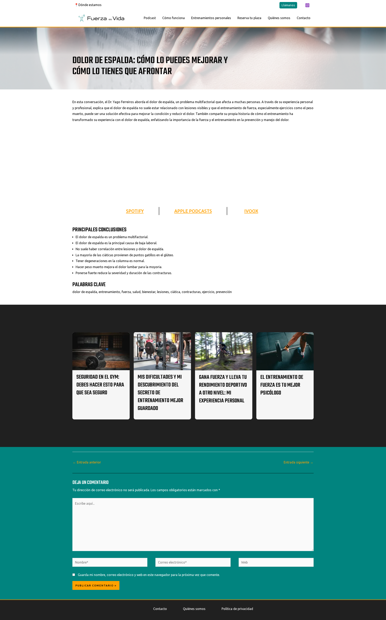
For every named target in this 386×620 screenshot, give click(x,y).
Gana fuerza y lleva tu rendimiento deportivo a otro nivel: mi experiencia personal (223, 389)
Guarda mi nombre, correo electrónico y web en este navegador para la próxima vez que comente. (149, 575)
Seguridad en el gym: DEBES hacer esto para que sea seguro (100, 385)
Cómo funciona (173, 18)
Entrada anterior (87, 462)
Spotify (135, 210)
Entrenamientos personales (211, 18)
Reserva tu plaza (249, 18)
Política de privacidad (237, 609)
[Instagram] (307, 5)
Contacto (303, 18)
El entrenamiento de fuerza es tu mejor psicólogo (281, 385)
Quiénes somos (279, 18)
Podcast (150, 18)
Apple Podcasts (193, 210)
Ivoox (251, 210)
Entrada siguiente (298, 462)
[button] (288, 5)
